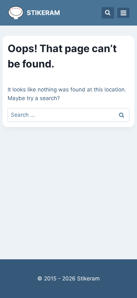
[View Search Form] (108, 13)
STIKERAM (43, 13)
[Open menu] (123, 13)
